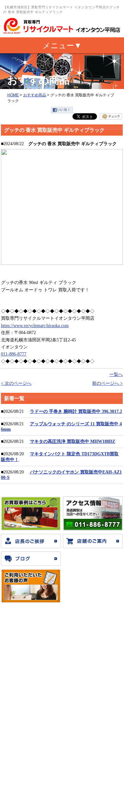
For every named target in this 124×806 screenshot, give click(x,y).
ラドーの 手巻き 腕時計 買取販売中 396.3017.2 (76, 411)
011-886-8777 (13, 354)
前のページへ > (107, 383)
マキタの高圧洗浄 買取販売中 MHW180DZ (72, 441)
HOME (13, 95)
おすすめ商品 (34, 95)
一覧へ (116, 374)
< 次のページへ (16, 383)
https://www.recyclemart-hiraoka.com (35, 325)
